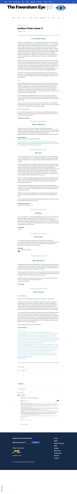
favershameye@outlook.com (24, 462)
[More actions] (58, 25)
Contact (56, 458)
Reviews (36, 17)
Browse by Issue (59, 443)
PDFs (55, 445)
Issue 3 (19, 366)
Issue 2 (53, 17)
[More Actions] (58, 395)
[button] (16, 2)
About (56, 440)
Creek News (30, 17)
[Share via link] (26, 370)
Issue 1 (49, 17)
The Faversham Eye (26, 7)
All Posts (13, 17)
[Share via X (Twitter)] (20, 370)
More (58, 17)
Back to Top (1, 489)
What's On (57, 450)
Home (56, 438)
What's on (24, 17)
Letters (22, 366)
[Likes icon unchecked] (21, 424)
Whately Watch (42, 17)
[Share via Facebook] (18, 370)
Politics (18, 17)
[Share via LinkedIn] (23, 370)
